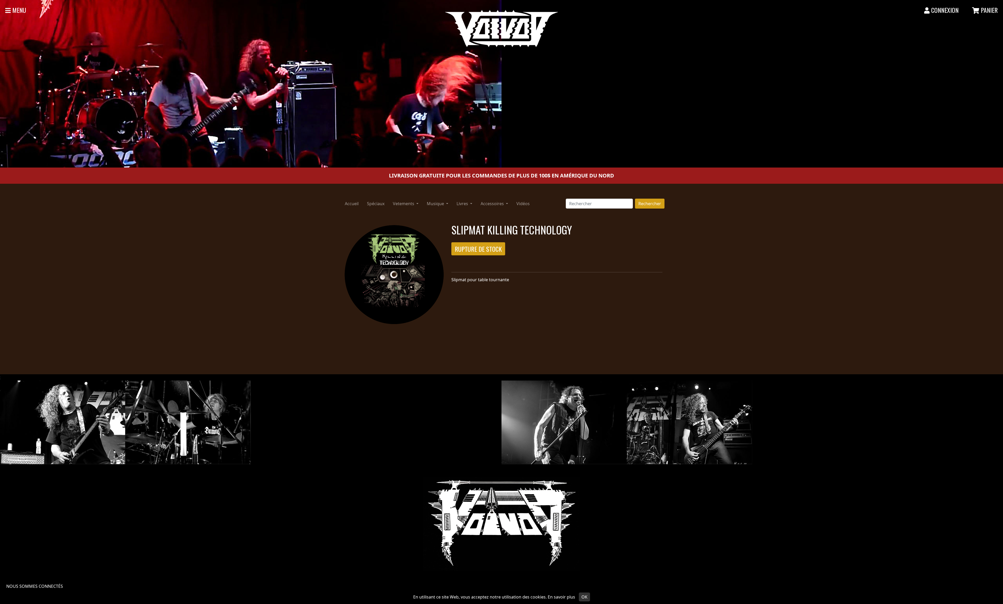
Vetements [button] (404, 203)
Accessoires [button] (493, 203)
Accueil (352, 203)
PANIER (988, 10)
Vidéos (523, 203)
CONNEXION (944, 10)
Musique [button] (436, 203)
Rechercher (649, 203)
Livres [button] (463, 203)
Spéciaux (375, 203)
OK (584, 597)
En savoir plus (561, 597)
